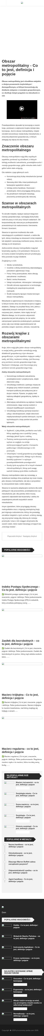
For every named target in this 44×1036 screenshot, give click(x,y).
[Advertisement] (22, 26)
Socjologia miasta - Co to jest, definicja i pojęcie (26, 794)
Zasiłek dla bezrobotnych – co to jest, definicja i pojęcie (20, 642)
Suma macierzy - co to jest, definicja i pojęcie (27, 805)
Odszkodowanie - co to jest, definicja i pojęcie (20, 854)
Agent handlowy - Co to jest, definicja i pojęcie (21, 880)
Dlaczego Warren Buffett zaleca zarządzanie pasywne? (22, 863)
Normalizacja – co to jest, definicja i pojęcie (24, 1015)
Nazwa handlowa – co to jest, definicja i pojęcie (21, 845)
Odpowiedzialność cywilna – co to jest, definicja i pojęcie (23, 871)
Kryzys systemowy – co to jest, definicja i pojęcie (26, 959)
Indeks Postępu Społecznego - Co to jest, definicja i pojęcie (21, 588)
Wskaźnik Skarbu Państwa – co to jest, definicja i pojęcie (26, 937)
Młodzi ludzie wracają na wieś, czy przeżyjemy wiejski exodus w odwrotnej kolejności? (27, 1002)
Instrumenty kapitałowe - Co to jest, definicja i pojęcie (26, 948)
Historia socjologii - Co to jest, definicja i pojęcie (27, 827)
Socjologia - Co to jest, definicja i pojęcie (25, 816)
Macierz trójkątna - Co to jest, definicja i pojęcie (20, 696)
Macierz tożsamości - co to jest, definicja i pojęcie (27, 783)
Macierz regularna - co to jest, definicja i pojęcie (20, 750)
